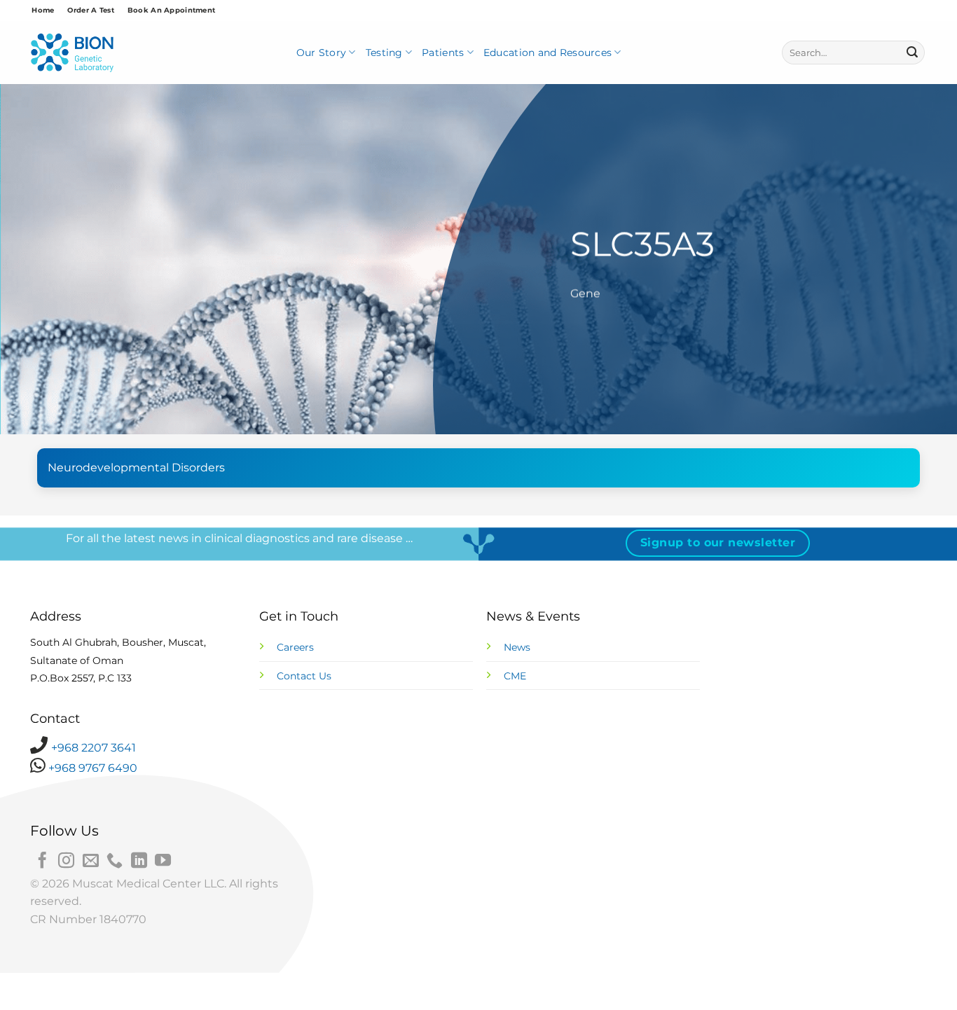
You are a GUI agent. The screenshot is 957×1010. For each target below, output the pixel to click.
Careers (295, 647)
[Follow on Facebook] (42, 861)
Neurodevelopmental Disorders (136, 467)
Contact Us (304, 676)
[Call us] (114, 861)
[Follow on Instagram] (66, 861)
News (517, 647)
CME (515, 676)
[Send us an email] (91, 861)
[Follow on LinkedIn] (139, 861)
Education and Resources (547, 52)
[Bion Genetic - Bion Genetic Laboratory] (72, 53)
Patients (443, 52)
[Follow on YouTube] (163, 861)
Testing (384, 52)
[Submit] (912, 52)
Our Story (321, 52)
